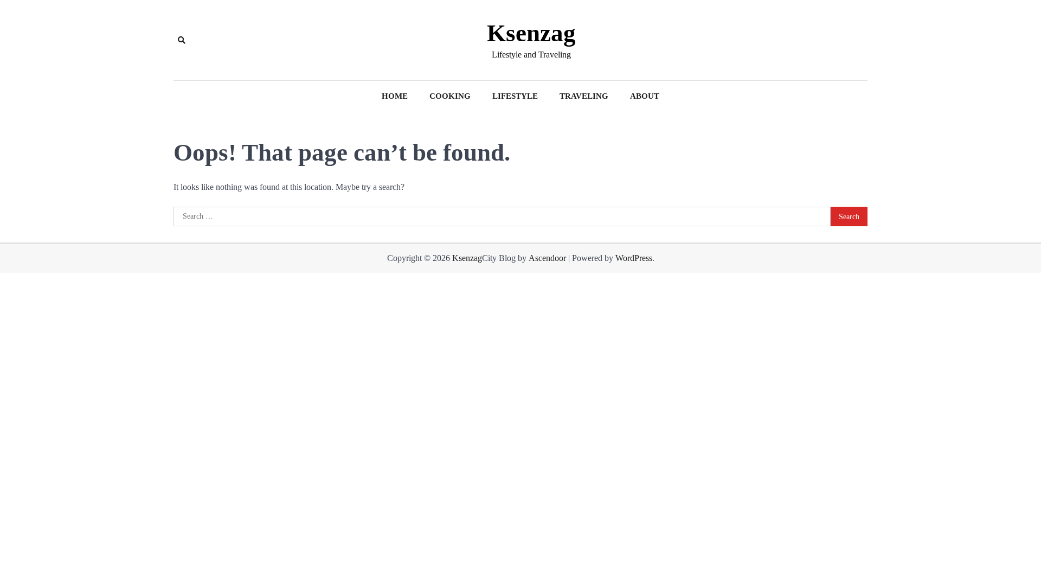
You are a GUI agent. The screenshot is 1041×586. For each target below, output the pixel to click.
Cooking (450, 96)
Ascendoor (547, 258)
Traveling (584, 96)
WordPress (633, 258)
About (644, 96)
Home (395, 96)
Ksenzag (531, 33)
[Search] (182, 40)
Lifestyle (515, 96)
